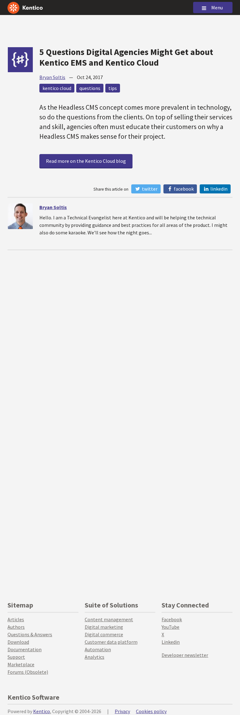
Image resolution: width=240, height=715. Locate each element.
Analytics (94, 657)
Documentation (25, 649)
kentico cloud (56, 88)
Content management (109, 619)
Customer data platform (111, 642)
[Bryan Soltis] (20, 216)
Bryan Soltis (52, 77)
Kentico (41, 711)
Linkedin (171, 642)
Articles (16, 619)
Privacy (122, 711)
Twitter (149, 189)
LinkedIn (218, 189)
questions (89, 88)
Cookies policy (151, 711)
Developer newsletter (185, 655)
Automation (98, 649)
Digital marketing (104, 627)
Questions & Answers (30, 634)
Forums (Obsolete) (28, 672)
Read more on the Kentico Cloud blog (86, 161)
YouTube (170, 627)
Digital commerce (104, 634)
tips (112, 88)
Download (18, 642)
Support (16, 657)
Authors (16, 627)
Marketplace (21, 664)
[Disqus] (120, 328)
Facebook (183, 189)
